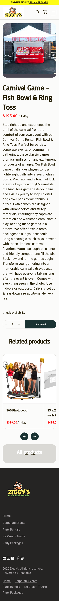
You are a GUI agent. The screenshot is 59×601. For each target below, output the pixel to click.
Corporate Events (14, 522)
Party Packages (13, 543)
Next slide (35, 436)
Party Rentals (11, 529)
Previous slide (24, 436)
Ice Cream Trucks (14, 536)
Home (7, 515)
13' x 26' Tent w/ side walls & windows (21, 412)
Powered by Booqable (17, 573)
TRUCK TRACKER (38, 2)
